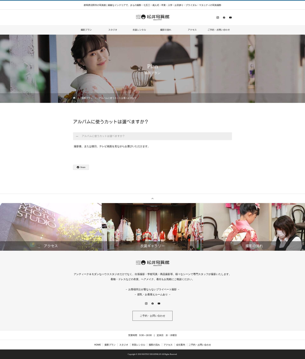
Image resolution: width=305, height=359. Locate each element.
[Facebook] (224, 17)
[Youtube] (230, 17)
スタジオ (112, 30)
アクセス (192, 30)
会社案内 (180, 344)
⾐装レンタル (139, 30)
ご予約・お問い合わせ (219, 30)
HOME (97, 344)
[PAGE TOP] (152, 198)
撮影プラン (86, 30)
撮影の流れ (165, 30)
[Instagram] (217, 17)
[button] (152, 136)
